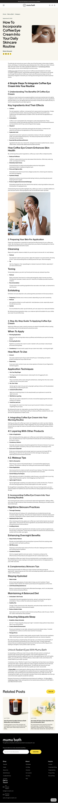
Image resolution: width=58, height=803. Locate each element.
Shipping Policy (51, 770)
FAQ (27, 778)
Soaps (4, 767)
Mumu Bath (10, 14)
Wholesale (28, 764)
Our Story (28, 775)
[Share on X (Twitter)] (8, 54)
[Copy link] (4, 54)
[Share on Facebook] (10, 54)
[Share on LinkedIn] (6, 54)
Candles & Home (7, 775)
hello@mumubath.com (8, 790)
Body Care (5, 770)
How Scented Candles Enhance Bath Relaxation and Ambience (15, 721)
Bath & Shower (6, 772)
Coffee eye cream (13, 71)
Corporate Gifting (52, 767)
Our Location (29, 772)
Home (4, 14)
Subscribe (36, 751)
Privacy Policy (51, 772)
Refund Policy (51, 775)
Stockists (28, 770)
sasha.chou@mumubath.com (10, 797)
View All (50, 691)
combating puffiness (44, 66)
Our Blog (28, 767)
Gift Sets (5, 778)
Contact (50, 764)
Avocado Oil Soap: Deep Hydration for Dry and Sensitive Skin (42, 721)
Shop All (5, 764)
